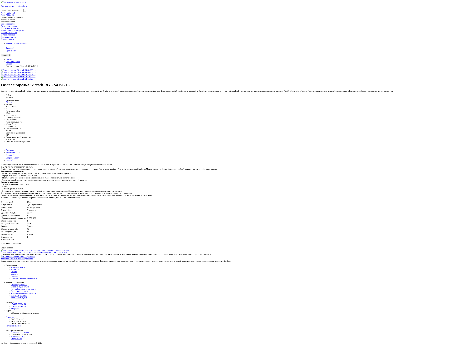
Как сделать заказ (18, 336)
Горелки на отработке (10, 28)
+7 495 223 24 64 (8, 13)
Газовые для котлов (19, 285)
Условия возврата (18, 267)
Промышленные (8, 39)
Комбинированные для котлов (23, 293)
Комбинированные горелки (12, 30)
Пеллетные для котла (19, 291)
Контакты (15, 269)
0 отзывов (9, 97)
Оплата (14, 272)
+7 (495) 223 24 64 (18, 304)
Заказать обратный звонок (12, 17)
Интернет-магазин (13, 326)
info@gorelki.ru (21, 6)
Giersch (9, 64)
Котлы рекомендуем (19, 298)
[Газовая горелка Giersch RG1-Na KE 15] (18, 70)
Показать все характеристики (18, 142)
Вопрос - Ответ (13, 158)
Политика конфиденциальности (24, 278)
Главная (9, 59)
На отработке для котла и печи (23, 289)
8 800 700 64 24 (7, 15)
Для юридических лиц (20, 332)
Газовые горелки (8, 24)
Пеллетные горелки (9, 33)
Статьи (9, 160)
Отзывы (10, 155)
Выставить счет (7, 6)
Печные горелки (8, 35)
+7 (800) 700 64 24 (18, 306)
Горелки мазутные (8, 37)
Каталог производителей (16, 43)
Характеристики (13, 152)
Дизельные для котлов (20, 287)
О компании (11, 317)
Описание (10, 150)
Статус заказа (16, 339)
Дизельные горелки (9, 26)
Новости (14, 276)
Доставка (14, 274)
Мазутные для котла (19, 296)
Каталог (8, 22)
